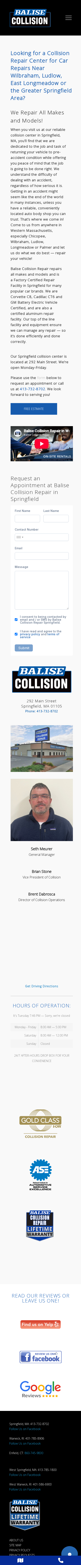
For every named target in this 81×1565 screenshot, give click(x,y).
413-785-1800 (47, 1470)
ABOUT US (16, 1540)
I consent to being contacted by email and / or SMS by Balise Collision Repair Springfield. (43, 619)
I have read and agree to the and (40, 634)
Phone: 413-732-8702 (41, 711)
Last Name (51, 510)
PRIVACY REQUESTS (22, 1555)
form (41, 377)
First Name (22, 510)
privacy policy (30, 634)
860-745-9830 (34, 1453)
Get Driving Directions (41, 986)
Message (21, 566)
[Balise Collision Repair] (37, 17)
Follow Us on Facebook (25, 1429)
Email (18, 548)
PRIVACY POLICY (19, 1550)
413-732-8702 (32, 388)
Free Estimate (34, 409)
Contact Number (26, 529)
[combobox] (20, 537)
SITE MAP (15, 1545)
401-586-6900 (42, 1484)
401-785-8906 (34, 1438)
